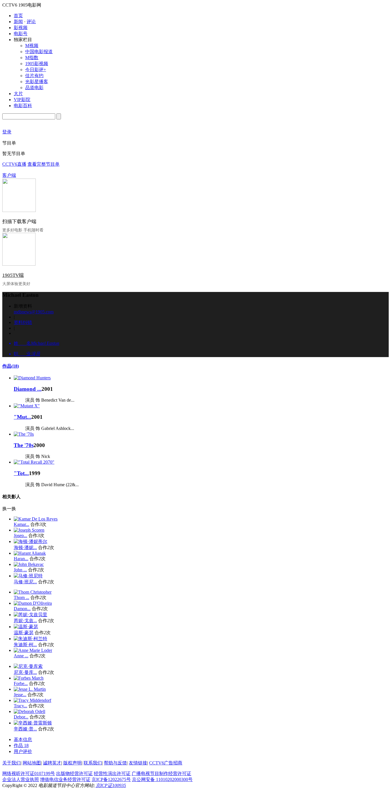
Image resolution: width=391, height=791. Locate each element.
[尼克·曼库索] (28, 666)
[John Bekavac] (29, 564)
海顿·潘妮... (25, 547)
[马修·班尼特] (28, 575)
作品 (10, 366)
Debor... (21, 716)
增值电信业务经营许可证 (65, 779)
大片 (18, 93)
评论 (31, 21)
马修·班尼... (25, 581)
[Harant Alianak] (30, 553)
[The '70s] (24, 434)
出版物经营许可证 (74, 773)
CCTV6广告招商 (165, 762)
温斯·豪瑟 (23, 632)
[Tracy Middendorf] (32, 700)
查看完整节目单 (43, 164)
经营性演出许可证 (112, 773)
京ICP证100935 (111, 785)
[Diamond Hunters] (32, 377)
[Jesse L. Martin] (30, 689)
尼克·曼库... (25, 672)
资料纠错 (23, 322)
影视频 (20, 27)
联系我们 (93, 762)
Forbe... (21, 683)
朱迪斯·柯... (25, 644)
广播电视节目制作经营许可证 (161, 773)
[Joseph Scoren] (29, 530)
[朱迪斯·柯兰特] (30, 638)
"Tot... (21, 473)
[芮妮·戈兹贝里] (30, 614)
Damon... (22, 608)
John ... (20, 569)
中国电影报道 (39, 51)
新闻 (18, 21)
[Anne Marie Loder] (33, 650)
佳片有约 (34, 75)
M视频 (31, 45)
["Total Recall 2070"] (34, 462)
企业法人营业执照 (20, 779)
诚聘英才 (52, 762)
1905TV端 (13, 275)
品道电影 (34, 87)
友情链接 (138, 762)
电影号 (20, 33)
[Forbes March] (29, 678)
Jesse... (20, 694)
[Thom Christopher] (33, 592)
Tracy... (20, 705)
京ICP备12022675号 (111, 779)
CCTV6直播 (14, 164)
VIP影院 (22, 99)
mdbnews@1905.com (34, 311)
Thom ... (21, 597)
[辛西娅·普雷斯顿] (33, 722)
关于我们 (11, 762)
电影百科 (23, 105)
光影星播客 (36, 81)
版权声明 (72, 762)
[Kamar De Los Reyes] (36, 518)
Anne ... (21, 655)
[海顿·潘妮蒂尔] (30, 541)
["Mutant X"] (27, 405)
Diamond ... (28, 389)
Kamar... (21, 524)
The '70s (23, 445)
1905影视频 (36, 63)
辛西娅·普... (25, 728)
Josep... (20, 535)
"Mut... (22, 417)
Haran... (21, 558)
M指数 (31, 57)
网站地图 (32, 762)
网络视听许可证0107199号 (28, 773)
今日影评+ (35, 69)
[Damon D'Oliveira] (33, 603)
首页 (18, 15)
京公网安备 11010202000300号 (162, 779)
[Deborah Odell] (29, 711)
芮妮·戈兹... (25, 620)
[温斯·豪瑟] (26, 626)
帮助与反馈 (115, 762)
